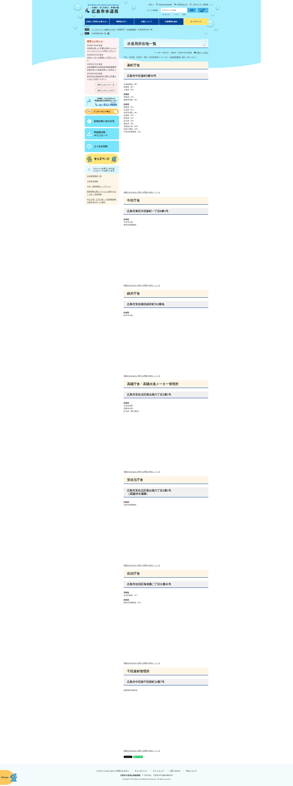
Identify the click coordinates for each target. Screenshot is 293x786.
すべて (167, 14)
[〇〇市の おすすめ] (13, 777)
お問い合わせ (175, 771)
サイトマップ (158, 771)
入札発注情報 (92, 181)
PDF (184, 14)
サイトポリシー (141, 771)
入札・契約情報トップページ (99, 186)
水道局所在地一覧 (99, 33)
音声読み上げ (182, 4)
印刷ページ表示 (202, 53)
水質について (146, 22)
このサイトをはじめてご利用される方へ (112, 771)
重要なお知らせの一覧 (105, 85)
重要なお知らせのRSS (106, 90)
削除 (108, 33)
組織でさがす (109, 30)
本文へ (151, 4)
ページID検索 (202, 10)
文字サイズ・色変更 (200, 4)
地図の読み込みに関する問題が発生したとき (142, 192)
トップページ (97, 30)
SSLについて (191, 771)
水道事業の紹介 (171, 22)
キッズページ (195, 22)
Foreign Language (165, 4)
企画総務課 (131, 30)
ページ (176, 14)
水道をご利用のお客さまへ (97, 22)
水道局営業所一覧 (176, 57)
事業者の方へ (121, 22)
